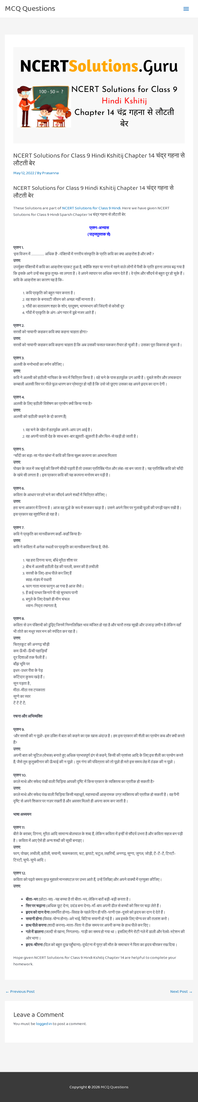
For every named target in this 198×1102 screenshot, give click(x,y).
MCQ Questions (30, 9)
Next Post (181, 991)
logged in (44, 1023)
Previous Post (20, 991)
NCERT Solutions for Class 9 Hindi (91, 208)
